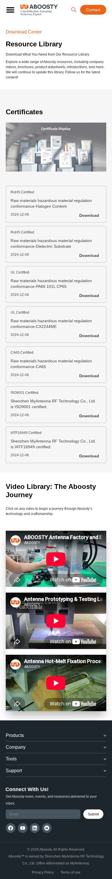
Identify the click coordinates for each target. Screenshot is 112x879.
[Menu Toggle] (10, 9)
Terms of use (70, 872)
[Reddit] (47, 828)
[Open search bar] (74, 9)
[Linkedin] (35, 828)
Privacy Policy (43, 872)
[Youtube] (23, 828)
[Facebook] (11, 828)
